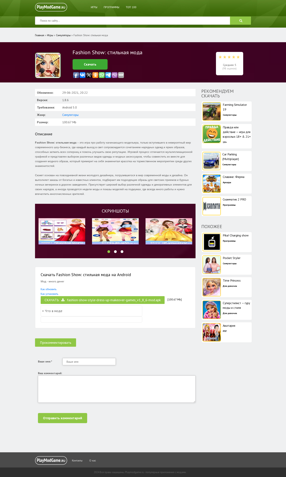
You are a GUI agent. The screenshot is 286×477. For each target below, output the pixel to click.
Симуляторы (70, 115)
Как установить (49, 294)
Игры (94, 7)
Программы (111, 7)
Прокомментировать (55, 342)
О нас (92, 460)
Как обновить (48, 289)
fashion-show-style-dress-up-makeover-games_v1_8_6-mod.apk (103, 300)
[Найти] (240, 21)
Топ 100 (131, 7)
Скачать (90, 64)
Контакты (77, 460)
